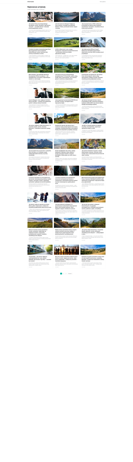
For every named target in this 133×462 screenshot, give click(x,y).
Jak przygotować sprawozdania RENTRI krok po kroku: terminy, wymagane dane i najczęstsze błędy (66, 101)
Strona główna (103, 1)
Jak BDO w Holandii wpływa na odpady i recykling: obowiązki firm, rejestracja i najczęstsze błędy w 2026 (92, 127)
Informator (30, 1)
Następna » (70, 273)
